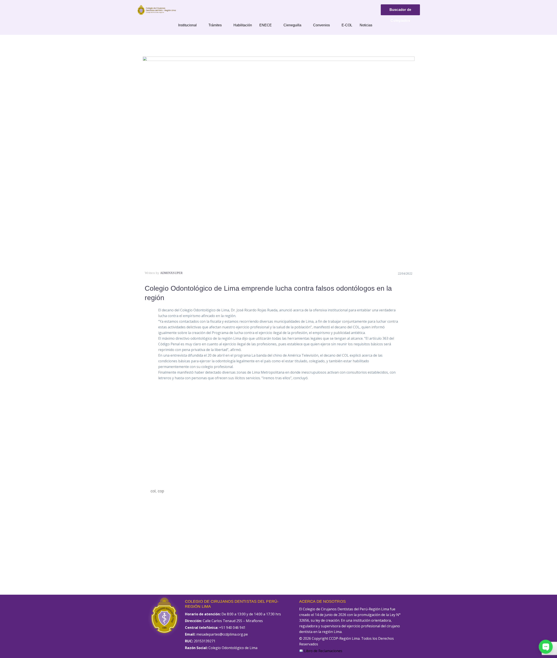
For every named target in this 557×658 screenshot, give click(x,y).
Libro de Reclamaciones (322, 650)
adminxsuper (171, 273)
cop (161, 491)
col (153, 491)
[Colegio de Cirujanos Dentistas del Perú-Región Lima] (156, 9)
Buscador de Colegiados (400, 11)
